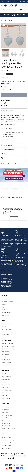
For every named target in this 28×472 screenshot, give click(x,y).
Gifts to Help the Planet (8, 440)
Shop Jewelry (5, 393)
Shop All (4, 374)
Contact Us (5, 304)
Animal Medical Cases (7, 442)
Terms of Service (6, 324)
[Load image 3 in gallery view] (22, 53)
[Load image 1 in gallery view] (5, 53)
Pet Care (4, 420)
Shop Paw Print (6, 379)
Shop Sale (4, 395)
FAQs (3, 307)
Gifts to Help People (7, 437)
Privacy (4, 326)
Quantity (3, 86)
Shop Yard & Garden (7, 390)
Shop (2, 1)
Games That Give (6, 362)
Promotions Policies (7, 329)
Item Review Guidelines (8, 332)
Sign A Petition (6, 365)
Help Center (5, 299)
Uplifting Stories (6, 423)
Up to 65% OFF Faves (14, 178)
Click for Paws (5, 354)
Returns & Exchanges (7, 301)
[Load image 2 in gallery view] (14, 53)
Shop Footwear (6, 384)
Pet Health (4, 417)
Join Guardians (10, 1)
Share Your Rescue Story (8, 428)
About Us (4, 309)
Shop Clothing (5, 382)
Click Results (5, 315)
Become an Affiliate (7, 312)
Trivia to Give (5, 351)
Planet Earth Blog (6, 426)
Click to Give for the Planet (9, 349)
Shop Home (5, 387)
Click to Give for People (8, 346)
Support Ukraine (6, 448)
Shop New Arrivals (6, 398)
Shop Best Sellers (6, 376)
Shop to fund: (11, 10)
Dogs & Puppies (6, 412)
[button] (20, 5)
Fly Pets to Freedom (7, 445)
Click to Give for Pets (7, 343)
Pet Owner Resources (7, 415)
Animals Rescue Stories (8, 407)
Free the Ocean (6, 359)
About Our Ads (5, 334)
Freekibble (5, 357)
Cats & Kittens (5, 409)
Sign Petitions (21, 1)
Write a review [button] (14, 216)
